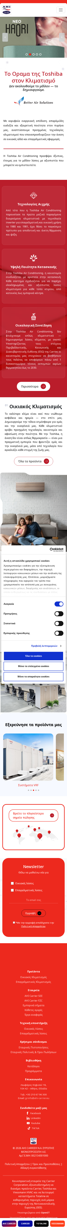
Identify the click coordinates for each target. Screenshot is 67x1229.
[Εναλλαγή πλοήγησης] (60, 10)
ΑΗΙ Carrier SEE (34, 996)
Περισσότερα (29, 386)
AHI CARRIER (9, 1223)
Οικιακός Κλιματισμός (33, 977)
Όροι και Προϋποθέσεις (46, 1164)
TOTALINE (41, 1223)
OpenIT (45, 1212)
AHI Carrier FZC (33, 1000)
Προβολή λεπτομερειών (44, 646)
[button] (33, 37)
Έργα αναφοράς (33, 1014)
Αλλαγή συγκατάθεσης (33, 1168)
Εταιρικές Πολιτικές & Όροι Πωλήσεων (33, 1052)
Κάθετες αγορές (34, 1010)
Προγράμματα (33, 1071)
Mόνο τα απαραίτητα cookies (33, 676)
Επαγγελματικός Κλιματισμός (33, 982)
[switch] (59, 613)
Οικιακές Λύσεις (33, 1028)
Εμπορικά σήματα (33, 1005)
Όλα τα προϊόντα (29, 461)
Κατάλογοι (33, 1066)
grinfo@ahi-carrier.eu (37, 1098)
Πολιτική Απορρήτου (33, 926)
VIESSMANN (57, 1223)
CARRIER (25, 1223)
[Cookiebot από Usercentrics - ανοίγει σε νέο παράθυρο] (49, 550)
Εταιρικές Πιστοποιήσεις (33, 1047)
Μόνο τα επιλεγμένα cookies (33, 666)
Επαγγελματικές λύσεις (33, 1033)
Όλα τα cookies (33, 656)
